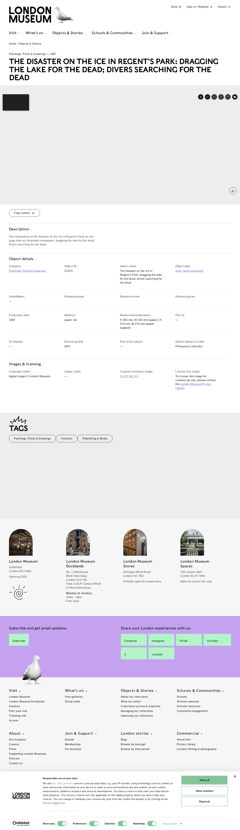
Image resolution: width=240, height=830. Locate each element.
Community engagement (192, 711)
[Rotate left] (228, 96)
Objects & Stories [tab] (67, 33)
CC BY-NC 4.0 (129, 376)
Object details (21, 259)
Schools (182, 696)
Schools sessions (188, 701)
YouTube (212, 641)
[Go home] (234, 96)
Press (12, 749)
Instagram (158, 641)
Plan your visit (18, 711)
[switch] (93, 823)
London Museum (19, 696)
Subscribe (18, 641)
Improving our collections (137, 715)
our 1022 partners (63, 783)
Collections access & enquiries (140, 706)
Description (19, 229)
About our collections (134, 696)
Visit (13, 690)
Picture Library (186, 744)
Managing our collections (137, 711)
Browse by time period (135, 749)
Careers (14, 744)
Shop (174, 6)
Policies (14, 758)
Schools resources (189, 706)
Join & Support (79, 733)
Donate (69, 739)
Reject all (204, 801)
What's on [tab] (34, 33)
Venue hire (184, 739)
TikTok (183, 641)
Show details (170, 823)
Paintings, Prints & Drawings (27, 271)
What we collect (131, 701)
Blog (124, 739)
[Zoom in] (200, 96)
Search (222, 6)
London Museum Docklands (26, 701)
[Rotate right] (221, 96)
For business (73, 749)
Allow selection (204, 790)
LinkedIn (157, 654)
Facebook (130, 641)
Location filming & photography (197, 749)
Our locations (17, 739)
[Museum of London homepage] (41, 15)
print (178, 271)
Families (14, 706)
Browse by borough (133, 744)
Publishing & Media (95, 438)
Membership (73, 744)
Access (13, 720)
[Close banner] (235, 776)
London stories (135, 733)
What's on (74, 690)
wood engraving (193, 271)
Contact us (16, 763)
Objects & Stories (30, 43)
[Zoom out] (207, 96)
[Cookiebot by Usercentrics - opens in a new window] (21, 823)
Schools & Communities (199, 690)
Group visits (72, 701)
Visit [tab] (13, 33)
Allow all (204, 780)
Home (12, 43)
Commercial (188, 733)
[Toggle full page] (214, 96)
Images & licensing (25, 364)
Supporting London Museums (27, 753)
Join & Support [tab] (155, 33)
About (15, 733)
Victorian (66, 438)
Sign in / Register (198, 6)
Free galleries (74, 696)
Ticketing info (17, 715)
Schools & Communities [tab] (112, 33)
